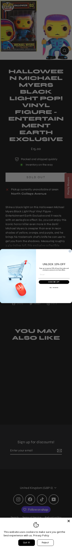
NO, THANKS (54, 287)
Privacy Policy (41, 535)
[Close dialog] (70, 251)
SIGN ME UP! (54, 282)
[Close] (69, 521)
